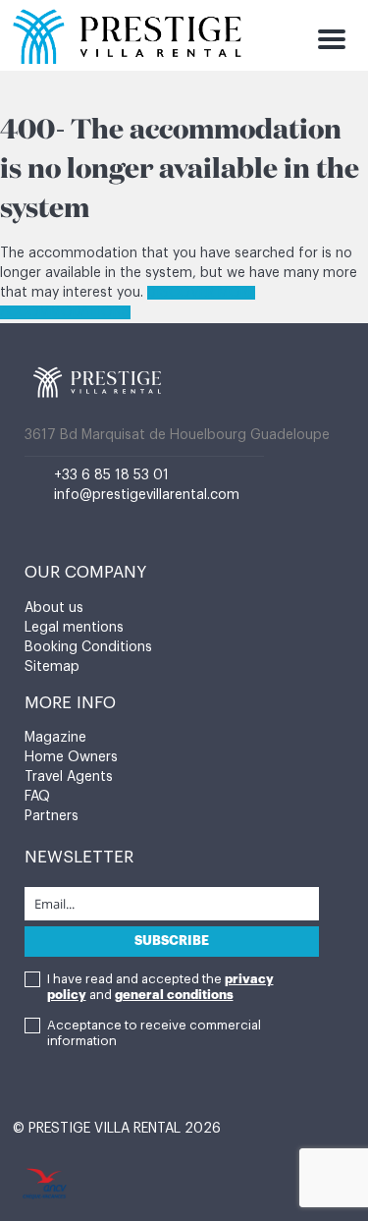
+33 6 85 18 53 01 (111, 475)
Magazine (55, 738)
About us (54, 608)
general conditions (174, 994)
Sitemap (52, 667)
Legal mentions (74, 628)
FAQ (37, 797)
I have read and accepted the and (160, 986)
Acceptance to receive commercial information (154, 1033)
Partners (52, 816)
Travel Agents (69, 777)
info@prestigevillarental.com (146, 495)
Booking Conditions (88, 647)
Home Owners (71, 757)
